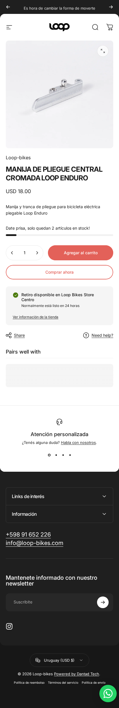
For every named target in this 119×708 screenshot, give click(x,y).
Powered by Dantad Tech (76, 674)
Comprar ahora (59, 272)
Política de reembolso (29, 683)
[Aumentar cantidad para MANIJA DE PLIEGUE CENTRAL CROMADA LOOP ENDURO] (37, 253)
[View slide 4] (69, 455)
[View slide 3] (63, 455)
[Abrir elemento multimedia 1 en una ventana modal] (103, 51)
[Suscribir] (103, 602)
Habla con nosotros (78, 442)
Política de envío (93, 683)
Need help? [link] (102, 335)
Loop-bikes (18, 157)
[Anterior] (8, 7)
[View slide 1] (49, 455)
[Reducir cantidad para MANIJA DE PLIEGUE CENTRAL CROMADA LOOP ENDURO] (12, 253)
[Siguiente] (111, 7)
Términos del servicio (63, 683)
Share (19, 335)
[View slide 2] (56, 455)
